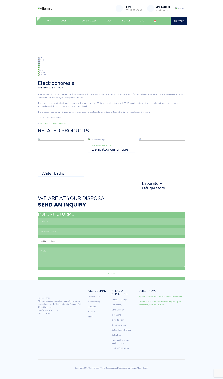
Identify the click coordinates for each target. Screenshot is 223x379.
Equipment (66, 21)
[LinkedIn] (40, 321)
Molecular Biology (120, 299)
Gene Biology (118, 310)
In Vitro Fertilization (120, 348)
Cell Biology (117, 304)
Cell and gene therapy (121, 330)
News (90, 317)
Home (49, 21)
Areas (109, 21)
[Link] (166, 20)
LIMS (142, 21)
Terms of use (94, 296)
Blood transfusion (119, 325)
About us (92, 306)
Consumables (89, 21)
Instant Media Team (139, 368)
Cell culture (116, 335)
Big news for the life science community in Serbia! (160, 296)
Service (126, 21)
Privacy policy (94, 301)
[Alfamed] (45, 8)
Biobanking (116, 315)
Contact (179, 21)
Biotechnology (118, 320)
